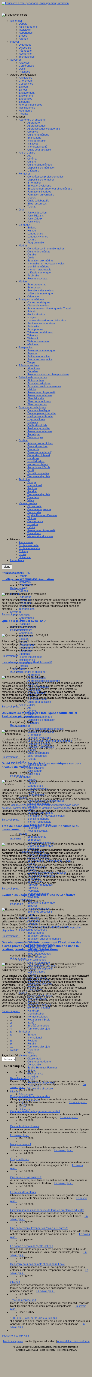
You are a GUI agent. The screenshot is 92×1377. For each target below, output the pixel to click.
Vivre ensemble (28, 1055)
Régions (32, 1040)
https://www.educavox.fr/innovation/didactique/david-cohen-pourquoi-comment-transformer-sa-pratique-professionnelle (41, 807)
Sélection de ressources (33, 929)
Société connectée (38, 1025)
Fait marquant (18, 958)
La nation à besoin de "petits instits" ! (31, 1246)
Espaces (32, 905)
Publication (33, 827)
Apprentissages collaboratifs (43, 680)
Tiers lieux (33, 1049)
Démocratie (34, 1064)
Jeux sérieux (34, 770)
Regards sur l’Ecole (38, 1019)
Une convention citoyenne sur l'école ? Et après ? (39, 1228)
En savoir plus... (11, 614)
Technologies (26, 608)
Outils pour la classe (39, 701)
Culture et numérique (39, 716)
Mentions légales (13, 1341)
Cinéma (32, 710)
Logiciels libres (36, 971)
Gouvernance (35, 1073)
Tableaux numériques (40, 884)
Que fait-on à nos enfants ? (26, 1177)
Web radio (33, 890)
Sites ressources (37, 755)
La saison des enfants (23, 1192)
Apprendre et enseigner (32, 671)
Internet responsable (39, 821)
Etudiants (24, 653)
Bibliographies (35, 932)
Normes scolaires (37, 1016)
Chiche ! (15, 1282)
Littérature (33, 722)
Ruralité (32, 1043)
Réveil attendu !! (19, 1078)
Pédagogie (16, 588)
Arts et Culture (27, 704)
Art (29, 707)
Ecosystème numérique (41, 902)
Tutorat (31, 758)
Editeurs (23, 638)
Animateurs (25, 629)
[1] (36, 692)
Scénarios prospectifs (39, 911)
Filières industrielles (30, 656)
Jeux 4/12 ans (35, 767)
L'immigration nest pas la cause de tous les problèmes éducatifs (47, 1210)
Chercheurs (26, 632)
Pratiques (24, 623)
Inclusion (32, 1076)
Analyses (24, 614)
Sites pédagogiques (39, 953)
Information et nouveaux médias (46, 815)
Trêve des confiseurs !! (23, 1300)
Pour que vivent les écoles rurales (30, 1096)
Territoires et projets (38, 1028)
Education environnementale (44, 938)
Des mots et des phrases (24, 1126)
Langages (25, 776)
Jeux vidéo (33, 773)
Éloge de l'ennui (19, 1159)
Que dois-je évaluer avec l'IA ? (24, 620)
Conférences (26, 617)
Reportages (17, 725)
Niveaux (15, 1091)
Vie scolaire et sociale (40, 1088)
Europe (31, 1034)
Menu (6, 566)
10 (11, 1046)
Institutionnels (27, 659)
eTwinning (33, 896)
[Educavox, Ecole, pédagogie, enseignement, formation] (35, 3)
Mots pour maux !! (20, 1144)
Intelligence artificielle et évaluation (28, 579)
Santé (30, 1022)
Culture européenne (39, 1061)
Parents (23, 665)
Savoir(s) (15, 611)
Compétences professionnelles (45, 728)
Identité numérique (38, 818)
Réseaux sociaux (37, 830)
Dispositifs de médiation (41, 719)
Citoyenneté (34, 1058)
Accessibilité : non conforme (73, 1341)
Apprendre (33, 674)
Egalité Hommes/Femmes (42, 1067)
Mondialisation (36, 1013)
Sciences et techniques (32, 959)
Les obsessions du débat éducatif (27, 662)
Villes (30, 1052)
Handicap (33, 1010)
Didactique (25, 596)
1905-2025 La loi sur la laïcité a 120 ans (33, 1318)
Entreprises (34, 839)
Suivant (14, 1049)
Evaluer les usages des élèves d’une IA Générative (38, 895)
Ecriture (31, 779)
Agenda (23, 590)
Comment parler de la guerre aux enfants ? (35, 1111)
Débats (23, 575)
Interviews (25, 581)
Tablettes (32, 887)
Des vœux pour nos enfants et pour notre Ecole (37, 1264)
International (34, 1037)
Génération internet (38, 1007)
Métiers (23, 833)
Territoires (24, 1031)
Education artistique (38, 935)
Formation (25, 725)
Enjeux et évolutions (39, 737)
